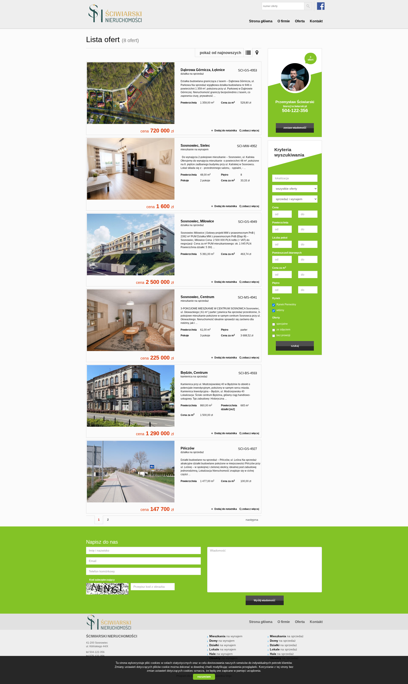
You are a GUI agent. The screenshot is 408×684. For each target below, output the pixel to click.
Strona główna (260, 21)
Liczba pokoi (279, 237)
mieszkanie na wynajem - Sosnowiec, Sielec (173, 173)
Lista (248, 52)
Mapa (256, 52)
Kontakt (316, 21)
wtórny (280, 310)
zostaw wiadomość (294, 127)
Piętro (275, 283)
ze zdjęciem (283, 329)
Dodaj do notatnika (225, 130)
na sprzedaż (286, 636)
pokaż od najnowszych (220, 53)
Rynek (276, 298)
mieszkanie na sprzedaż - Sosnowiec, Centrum (173, 325)
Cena (275, 207)
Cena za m (279, 267)
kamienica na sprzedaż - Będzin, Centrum (173, 401)
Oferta (300, 21)
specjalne (282, 323)
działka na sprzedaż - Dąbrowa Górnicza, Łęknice (173, 98)
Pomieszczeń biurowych (287, 252)
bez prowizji (283, 335)
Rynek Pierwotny (286, 304)
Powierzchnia (280, 222)
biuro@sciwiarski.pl (295, 106)
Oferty (276, 317)
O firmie (284, 21)
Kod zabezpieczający (102, 579)
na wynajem (225, 636)
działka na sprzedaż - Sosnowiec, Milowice (173, 249)
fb (321, 6)
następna (252, 519)
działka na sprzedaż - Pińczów (173, 476)
